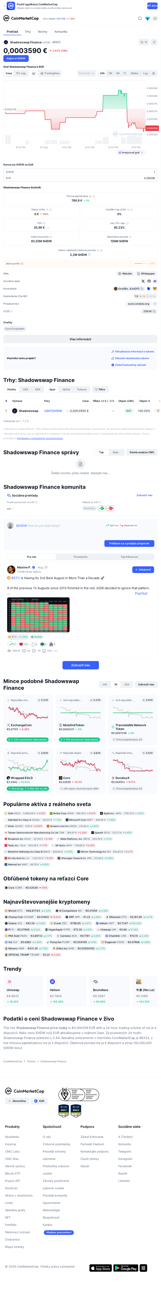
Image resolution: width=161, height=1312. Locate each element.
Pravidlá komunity (55, 1195)
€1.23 (85, 917)
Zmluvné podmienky (57, 1144)
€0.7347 (120, 923)
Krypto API (12, 1181)
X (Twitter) (125, 1137)
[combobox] (86, 73)
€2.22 (34, 954)
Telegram (124, 1151)
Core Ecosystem (15, 328)
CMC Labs (12, 1151)
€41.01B (61, 18)
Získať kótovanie (91, 1137)
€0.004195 (73, 942)
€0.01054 (83, 910)
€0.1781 (80, 935)
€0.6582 (25, 942)
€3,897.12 (30, 935)
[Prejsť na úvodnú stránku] (21, 18)
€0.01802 (34, 917)
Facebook (125, 1166)
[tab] (34, 73)
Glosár (84, 1166)
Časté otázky (89, 1159)
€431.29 (28, 948)
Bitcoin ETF (12, 1173)
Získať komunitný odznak (130, 364)
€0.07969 (24, 929)
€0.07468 (127, 942)
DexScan (11, 1188)
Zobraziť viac (144, 495)
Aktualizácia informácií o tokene (134, 351)
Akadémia (12, 1137)
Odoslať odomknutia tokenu (132, 358)
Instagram (125, 1159)
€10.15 (128, 935)
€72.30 (70, 929)
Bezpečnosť (51, 1217)
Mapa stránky (14, 1247)
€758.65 (72, 923)
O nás (47, 1137)
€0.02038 (27, 887)
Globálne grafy (15, 1210)
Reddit (122, 1173)
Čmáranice (12, 1239)
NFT (8, 1217)
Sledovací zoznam (17, 1232)
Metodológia (51, 1210)
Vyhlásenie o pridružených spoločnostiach (40, 438)
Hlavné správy (15, 1166)
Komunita (124, 1144)
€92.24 (26, 923)
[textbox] (59, 530)
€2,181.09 (130, 917)
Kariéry (47, 1225)
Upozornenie (51, 1203)
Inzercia (10, 1144)
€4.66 (119, 929)
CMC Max (12, 1159)
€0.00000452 (80, 948)
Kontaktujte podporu (94, 1151)
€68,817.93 (29, 910)
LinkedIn (124, 1181)
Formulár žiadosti (92, 1144)
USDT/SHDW (53, 411)
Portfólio (10, 1225)
